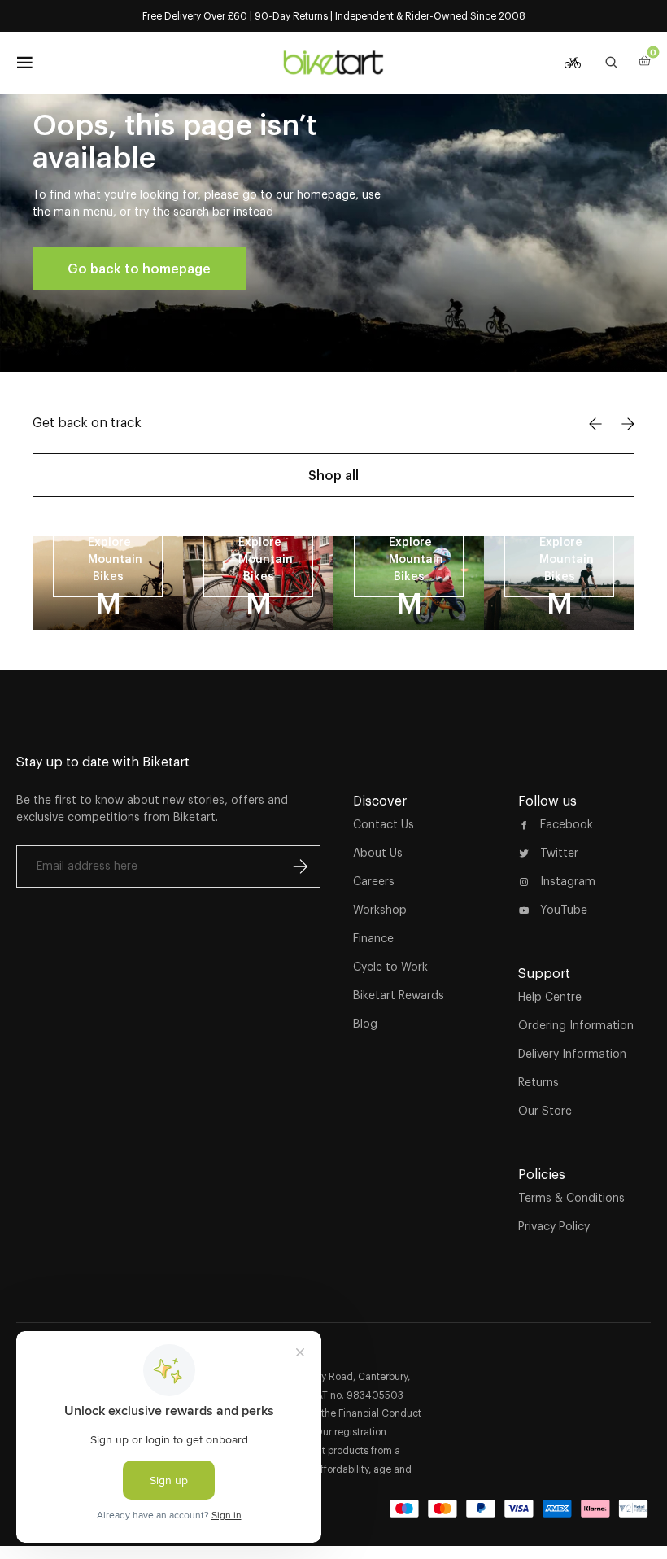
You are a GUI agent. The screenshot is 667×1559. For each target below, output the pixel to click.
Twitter (559, 852)
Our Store (545, 1110)
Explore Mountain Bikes (115, 559)
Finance (373, 938)
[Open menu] (24, 63)
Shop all (333, 475)
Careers (374, 881)
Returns (538, 1082)
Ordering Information (576, 1025)
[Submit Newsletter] (300, 866)
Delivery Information (572, 1053)
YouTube (563, 909)
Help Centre (550, 996)
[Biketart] (333, 62)
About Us (378, 852)
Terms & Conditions (571, 1197)
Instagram (567, 881)
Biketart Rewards (398, 995)
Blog (365, 1023)
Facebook (566, 824)
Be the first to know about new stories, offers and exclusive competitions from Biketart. (152, 808)
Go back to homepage (139, 268)
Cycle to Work (390, 966)
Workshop (380, 909)
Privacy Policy (554, 1226)
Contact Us (383, 824)
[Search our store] (612, 63)
